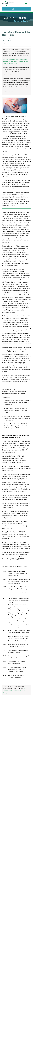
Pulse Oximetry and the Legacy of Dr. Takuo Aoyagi (14, 690)
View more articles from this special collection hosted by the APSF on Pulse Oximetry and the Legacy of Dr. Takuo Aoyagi (15, 61)
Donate (18, 9)
